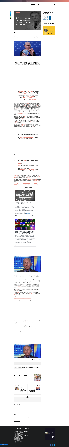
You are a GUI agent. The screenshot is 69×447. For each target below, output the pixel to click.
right (28, 106)
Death (21, 33)
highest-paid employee (20, 36)
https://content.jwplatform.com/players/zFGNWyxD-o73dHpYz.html (22, 298)
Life (39, 330)
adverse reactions (36, 180)
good (20, 108)
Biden (35, 33)
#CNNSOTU (22, 91)
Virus (26, 328)
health (18, 148)
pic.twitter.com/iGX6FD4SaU (27, 137)
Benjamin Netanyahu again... (30, 0)
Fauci (24, 33)
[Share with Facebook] (10, 11)
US (25, 36)
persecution (30, 320)
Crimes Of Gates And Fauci (18, 272)
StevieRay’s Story (26, 431)
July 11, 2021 (33, 99)
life (36, 79)
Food (39, 103)
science (23, 300)
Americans (23, 80)
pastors (38, 321)
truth (38, 317)
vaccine (16, 38)
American (29, 275)
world (23, 317)
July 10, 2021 (35, 138)
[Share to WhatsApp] (10, 17)
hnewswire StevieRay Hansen (21, 367)
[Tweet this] (10, 13)
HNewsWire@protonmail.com (18, 342)
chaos (15, 276)
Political (23, 83)
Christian (27, 320)
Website (15, 419)
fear (15, 79)
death (39, 79)
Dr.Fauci (16, 367)
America (34, 320)
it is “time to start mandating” (27, 183)
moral (22, 318)
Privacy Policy (26, 435)
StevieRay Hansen (18, 25)
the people (17, 286)
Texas (25, 160)
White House (31, 33)
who (30, 121)
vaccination (15, 34)
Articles (26, 375)
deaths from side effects (30, 179)
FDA (20, 109)
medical (34, 272)
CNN (27, 37)
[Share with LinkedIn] (10, 15)
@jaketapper (30, 91)
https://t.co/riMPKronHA (29, 97)
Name (15, 414)
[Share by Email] (10, 18)
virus (21, 122)
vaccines (15, 37)
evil (23, 316)
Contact (25, 434)
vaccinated (21, 85)
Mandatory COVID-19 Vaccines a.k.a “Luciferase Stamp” (32, 367)
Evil (17, 33)
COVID (22, 118)
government (27, 36)
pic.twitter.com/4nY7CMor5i (27, 169)
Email (15, 416)
